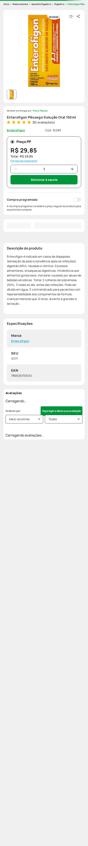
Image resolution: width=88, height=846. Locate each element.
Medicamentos (20, 4)
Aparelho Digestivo (41, 4)
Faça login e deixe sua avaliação (61, 411)
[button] (44, 50)
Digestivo (59, 4)
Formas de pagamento (24, 161)
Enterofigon (20, 341)
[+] (72, 169)
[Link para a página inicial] (6, 4)
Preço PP (23, 141)
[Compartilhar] (78, 16)
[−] (16, 169)
